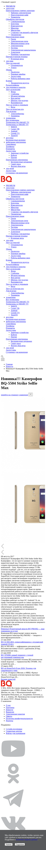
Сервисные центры (14, 731)
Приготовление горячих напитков (20, 11)
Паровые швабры (18, 74)
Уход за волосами (13, 89)
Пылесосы (15, 72)
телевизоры (11, 118)
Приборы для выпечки (20, 54)
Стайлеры (15, 94)
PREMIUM (10, 6)
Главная (9, 364)
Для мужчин (11, 111)
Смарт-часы (16, 164)
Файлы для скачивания (15, 733)
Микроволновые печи (20, 43)
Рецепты (9, 721)
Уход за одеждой (13, 63)
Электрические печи (19, 41)
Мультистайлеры (18, 96)
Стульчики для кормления (17, 173)
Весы (13, 107)
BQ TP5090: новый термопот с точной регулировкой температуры (17, 656)
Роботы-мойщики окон (20, 78)
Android (14, 131)
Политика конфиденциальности (19, 718)
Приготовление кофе (19, 15)
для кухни (10, 8)
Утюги (13, 68)
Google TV (15, 133)
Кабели (14, 155)
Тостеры (14, 48)
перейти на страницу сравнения (14, 395)
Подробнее (20, 844)
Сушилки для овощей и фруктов (24, 32)
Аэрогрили (15, 52)
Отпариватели (17, 65)
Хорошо (9, 844)
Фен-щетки (15, 98)
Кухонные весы (17, 59)
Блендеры (15, 24)
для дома (9, 61)
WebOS (14, 127)
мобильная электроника (16, 142)
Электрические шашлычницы (23, 50)
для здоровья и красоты (16, 87)
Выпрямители (17, 103)
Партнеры (10, 707)
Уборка (9, 70)
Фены (13, 92)
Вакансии (10, 712)
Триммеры (15, 116)
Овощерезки (16, 35)
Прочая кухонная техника (16, 57)
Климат (9, 81)
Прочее (14, 157)
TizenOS (14, 136)
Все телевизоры (12, 120)
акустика (9, 138)
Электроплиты (17, 46)
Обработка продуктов (15, 19)
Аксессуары (16, 76)
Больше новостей (8, 679)
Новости (9, 366)
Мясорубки (15, 30)
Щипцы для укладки (19, 100)
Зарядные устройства (20, 153)
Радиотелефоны (12, 85)
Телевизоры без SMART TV (17, 122)
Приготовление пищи (15, 37)
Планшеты (10, 149)
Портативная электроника (17, 160)
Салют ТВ (15, 129)
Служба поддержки (14, 729)
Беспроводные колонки (16, 140)
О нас (8, 705)
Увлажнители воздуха (20, 83)
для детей (10, 168)
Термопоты (15, 17)
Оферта (9, 716)
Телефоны (10, 146)
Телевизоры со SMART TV (17, 125)
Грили (13, 39)
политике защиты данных (27, 840)
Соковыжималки (18, 21)
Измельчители (17, 26)
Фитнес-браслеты (18, 166)
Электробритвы (17, 114)
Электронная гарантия (15, 714)
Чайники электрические (21, 13)
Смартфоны (11, 144)
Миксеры (15, 28)
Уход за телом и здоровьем (17, 105)
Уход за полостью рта (15, 109)
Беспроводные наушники (21, 162)
